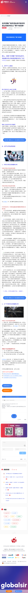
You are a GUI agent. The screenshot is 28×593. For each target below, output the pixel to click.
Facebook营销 (7, 519)
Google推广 (14, 513)
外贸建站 (12, 516)
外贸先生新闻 (13, 526)
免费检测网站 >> (7, 385)
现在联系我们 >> (7, 390)
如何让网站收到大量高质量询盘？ (11, 374)
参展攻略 (6, 526)
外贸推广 (9, 16)
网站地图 (4, 561)
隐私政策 (9, 561)
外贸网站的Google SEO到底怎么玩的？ (12, 375)
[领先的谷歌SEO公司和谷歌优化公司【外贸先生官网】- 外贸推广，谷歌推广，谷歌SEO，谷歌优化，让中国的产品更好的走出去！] (8, 1)
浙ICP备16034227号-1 (22, 561)
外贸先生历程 (6, 546)
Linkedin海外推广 (16, 519)
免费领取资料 (12, 546)
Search (3, 465)
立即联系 (23, 546)
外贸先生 (4, 60)
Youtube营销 (7, 523)
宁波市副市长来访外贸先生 (9, 377)
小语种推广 (19, 516)
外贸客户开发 (14, 523)
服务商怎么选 (18, 591)
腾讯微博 (13, 419)
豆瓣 (13, 422)
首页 (2, 16)
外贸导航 (18, 546)
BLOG (5, 16)
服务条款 (14, 561)
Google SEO (6, 513)
